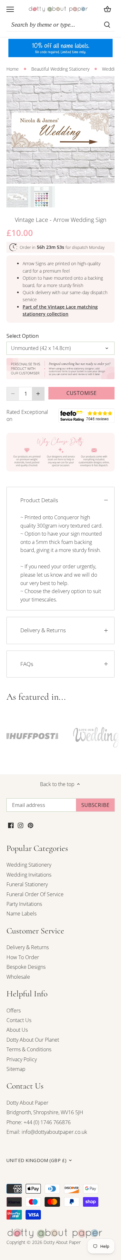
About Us (17, 1029)
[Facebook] (11, 824)
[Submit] (107, 24)
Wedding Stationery (28, 864)
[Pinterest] (30, 824)
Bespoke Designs (25, 966)
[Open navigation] (10, 9)
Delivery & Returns (43, 630)
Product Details (39, 500)
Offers (13, 1010)
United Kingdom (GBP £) (36, 1160)
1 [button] (57, 177)
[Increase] (38, 393)
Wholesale (18, 976)
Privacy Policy (21, 1059)
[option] (60, 130)
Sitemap (15, 1068)
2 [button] (64, 177)
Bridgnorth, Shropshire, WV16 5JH (44, 1112)
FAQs (26, 664)
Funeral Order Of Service (35, 894)
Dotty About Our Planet (32, 1039)
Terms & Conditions (28, 1049)
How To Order (22, 957)
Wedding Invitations (28, 874)
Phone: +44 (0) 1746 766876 (38, 1122)
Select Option (22, 336)
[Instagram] (20, 824)
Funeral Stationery (27, 884)
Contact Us (18, 1020)
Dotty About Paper (27, 1102)
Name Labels (21, 913)
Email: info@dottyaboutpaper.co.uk (46, 1131)
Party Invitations (24, 903)
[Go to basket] (107, 9)
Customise (81, 393)
